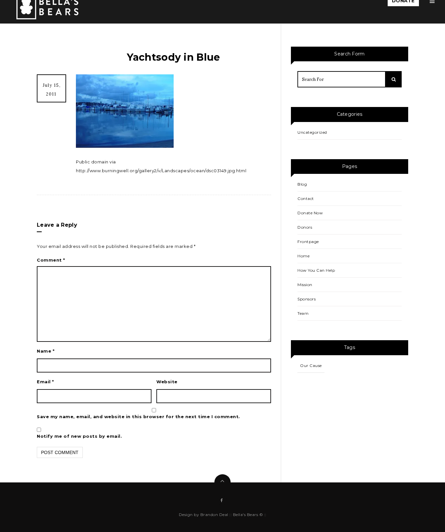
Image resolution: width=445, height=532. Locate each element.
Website (167, 381)
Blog (302, 184)
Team (303, 313)
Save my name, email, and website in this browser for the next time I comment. (138, 416)
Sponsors (306, 298)
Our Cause (311, 365)
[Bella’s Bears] (49, 6)
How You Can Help (316, 270)
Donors (304, 227)
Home (303, 255)
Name (45, 351)
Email (45, 381)
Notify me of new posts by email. (79, 436)
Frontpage (308, 241)
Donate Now (310, 212)
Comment (51, 260)
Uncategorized (312, 132)
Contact (305, 198)
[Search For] (393, 79)
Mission (304, 284)
